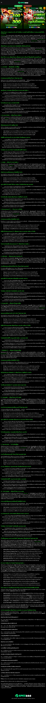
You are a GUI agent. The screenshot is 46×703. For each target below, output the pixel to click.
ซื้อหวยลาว (26, 493)
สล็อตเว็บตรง (3, 35)
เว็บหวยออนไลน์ (23, 447)
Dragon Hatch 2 (34, 40)
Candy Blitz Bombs (41, 39)
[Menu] (1, 2)
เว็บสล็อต (6, 118)
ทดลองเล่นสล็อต (39, 49)
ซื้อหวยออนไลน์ (4, 353)
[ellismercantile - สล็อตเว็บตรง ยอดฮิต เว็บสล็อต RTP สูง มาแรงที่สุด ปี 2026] (23, 2)
